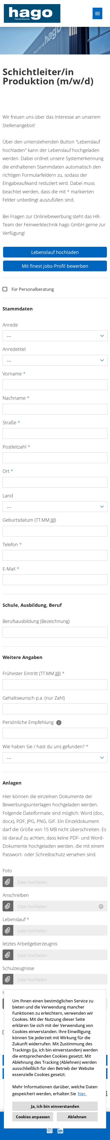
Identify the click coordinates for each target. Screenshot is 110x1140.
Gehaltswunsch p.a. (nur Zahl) (34, 698)
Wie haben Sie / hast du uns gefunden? (46, 746)
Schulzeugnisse (18, 968)
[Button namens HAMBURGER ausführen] (97, 13)
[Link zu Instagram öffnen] (50, 1130)
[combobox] (55, 335)
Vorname (14, 374)
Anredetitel (14, 349)
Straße (11, 422)
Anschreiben (16, 895)
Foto (7, 870)
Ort (8, 471)
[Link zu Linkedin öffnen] (60, 1130)
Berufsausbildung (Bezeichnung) (36, 621)
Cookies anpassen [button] (33, 1116)
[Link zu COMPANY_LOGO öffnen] (32, 13)
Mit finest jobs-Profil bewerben (55, 266)
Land (8, 496)
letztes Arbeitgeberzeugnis (30, 944)
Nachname (16, 398)
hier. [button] (82, 1094)
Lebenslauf (16, 919)
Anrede (10, 325)
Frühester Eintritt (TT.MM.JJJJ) (33, 673)
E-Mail (11, 569)
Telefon (12, 544)
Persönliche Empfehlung (29, 722)
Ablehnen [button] (77, 1116)
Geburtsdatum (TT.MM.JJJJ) (29, 520)
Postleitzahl (16, 447)
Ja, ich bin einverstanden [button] (55, 1106)
